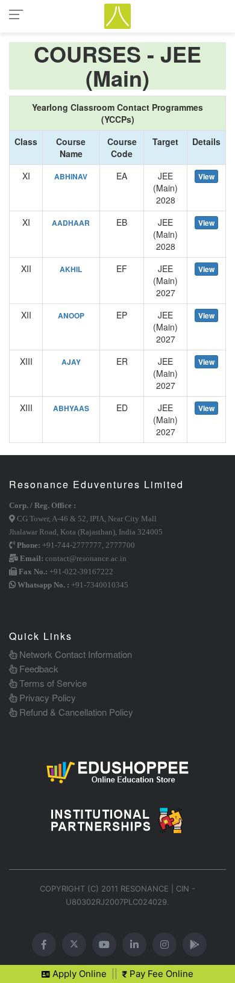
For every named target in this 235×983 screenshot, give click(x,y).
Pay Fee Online (160, 973)
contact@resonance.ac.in (86, 558)
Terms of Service (52, 683)
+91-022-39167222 (81, 571)
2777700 (120, 545)
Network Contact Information (74, 654)
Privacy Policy (46, 697)
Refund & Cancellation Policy (75, 711)
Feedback (37, 668)
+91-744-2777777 (72, 545)
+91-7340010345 (99, 584)
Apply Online (78, 973)
